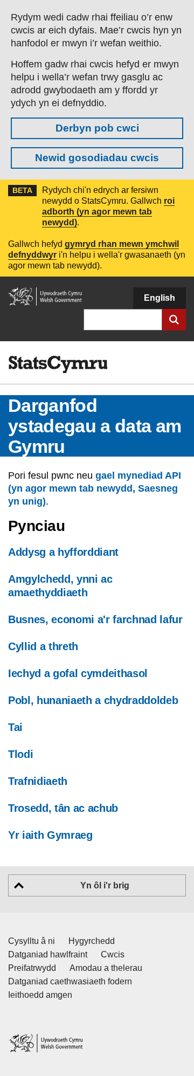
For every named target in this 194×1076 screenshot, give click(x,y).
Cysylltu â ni (31, 941)
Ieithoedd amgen (40, 994)
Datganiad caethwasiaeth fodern (70, 981)
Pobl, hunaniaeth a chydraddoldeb (93, 700)
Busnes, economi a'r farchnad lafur (95, 619)
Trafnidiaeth (37, 781)
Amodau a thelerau (106, 967)
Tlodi (20, 754)
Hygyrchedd (91, 941)
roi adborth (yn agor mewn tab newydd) (108, 211)
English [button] (159, 297)
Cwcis (112, 954)
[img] (57, 364)
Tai (15, 727)
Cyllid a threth (43, 646)
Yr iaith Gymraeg (50, 835)
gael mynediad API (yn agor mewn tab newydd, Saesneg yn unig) (94, 488)
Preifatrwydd (32, 967)
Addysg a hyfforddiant (63, 552)
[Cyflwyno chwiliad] (174, 319)
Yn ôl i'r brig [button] (104, 885)
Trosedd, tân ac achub (63, 808)
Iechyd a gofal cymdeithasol (78, 673)
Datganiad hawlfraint (47, 954)
